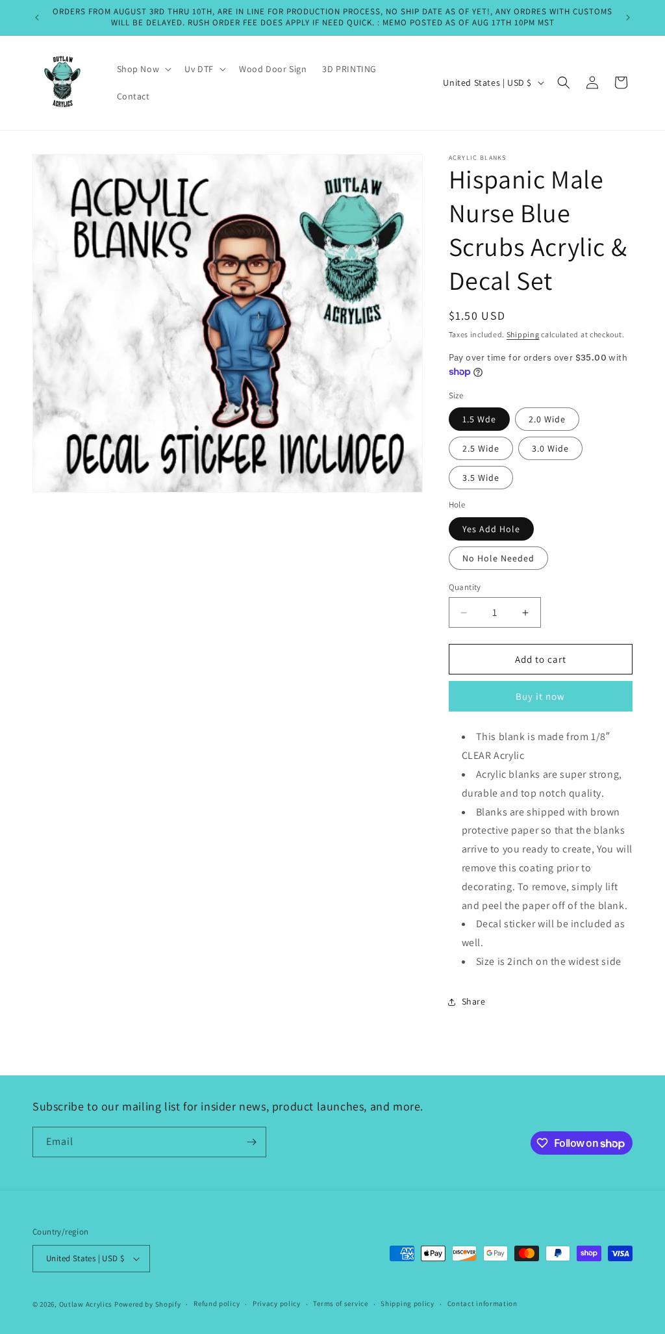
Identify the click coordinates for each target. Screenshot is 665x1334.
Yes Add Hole (491, 529)
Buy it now (540, 696)
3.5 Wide (480, 477)
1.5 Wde (479, 419)
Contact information (482, 1303)
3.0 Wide (550, 448)
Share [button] (474, 1001)
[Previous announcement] (37, 17)
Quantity (465, 587)
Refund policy (217, 1303)
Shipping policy (407, 1303)
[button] (143, 69)
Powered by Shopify (147, 1304)
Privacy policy (277, 1303)
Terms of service (340, 1303)
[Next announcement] (628, 17)
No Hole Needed (498, 558)
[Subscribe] (251, 1142)
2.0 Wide (547, 419)
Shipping (523, 334)
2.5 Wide (480, 448)
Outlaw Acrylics (86, 1304)
